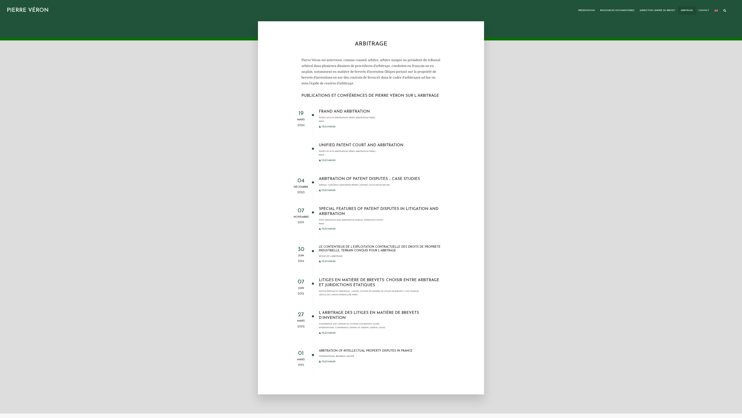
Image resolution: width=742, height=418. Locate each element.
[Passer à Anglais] (716, 10)
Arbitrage (687, 10)
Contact (703, 10)
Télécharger (328, 127)
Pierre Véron (28, 10)
